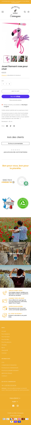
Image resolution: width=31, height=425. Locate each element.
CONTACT (4, 376)
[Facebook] (13, 405)
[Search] (25, 12)
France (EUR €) (14, 398)
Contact (4, 353)
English (14, 401)
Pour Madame (6, 334)
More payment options (15, 100)
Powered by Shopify (15, 415)
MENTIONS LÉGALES (7, 373)
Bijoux (3, 347)
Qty (3, 81)
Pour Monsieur (6, 336)
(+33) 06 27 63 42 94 (10, 385)
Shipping (4, 75)
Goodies (4, 345)
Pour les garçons (6, 342)
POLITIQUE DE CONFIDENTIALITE (10, 368)
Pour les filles (5, 339)
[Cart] (28, 12)
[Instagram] (17, 405)
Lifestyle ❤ (5, 350)
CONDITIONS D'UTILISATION (9, 365)
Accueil (4, 331)
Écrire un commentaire (15, 143)
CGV (3, 362)
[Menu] (2, 12)
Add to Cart (15, 91)
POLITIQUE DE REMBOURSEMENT (10, 370)
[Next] (29, 59)
